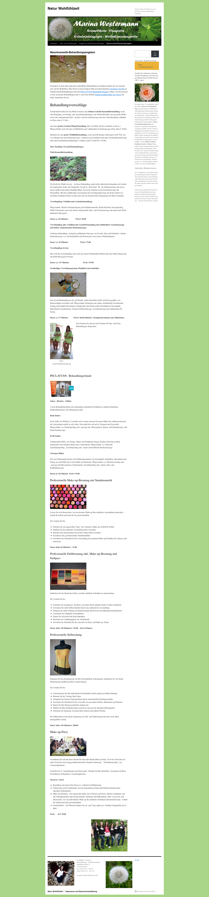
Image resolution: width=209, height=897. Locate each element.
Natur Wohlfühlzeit (63, 8)
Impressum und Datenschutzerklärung (81, 891)
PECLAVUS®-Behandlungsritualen (95, 91)
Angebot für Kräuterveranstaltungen (91, 43)
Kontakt (137, 860)
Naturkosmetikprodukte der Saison (108, 94)
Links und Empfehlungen (68, 43)
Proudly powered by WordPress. (146, 891)
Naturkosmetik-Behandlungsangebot (119, 43)
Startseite (53, 43)
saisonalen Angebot (117, 88)
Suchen (155, 54)
